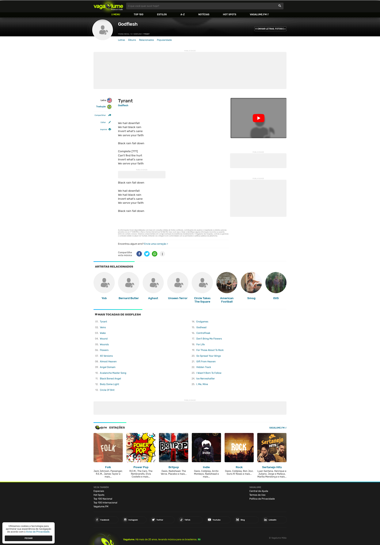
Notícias (203, 14)
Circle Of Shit (107, 390)
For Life (200, 344)
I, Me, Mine (202, 384)
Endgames (202, 321)
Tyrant (103, 321)
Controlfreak (203, 333)
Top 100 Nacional (103, 498)
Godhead (201, 327)
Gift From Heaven (206, 361)
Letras (121, 40)
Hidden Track (203, 367)
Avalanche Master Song (113, 373)
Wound (104, 338)
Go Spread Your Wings (208, 355)
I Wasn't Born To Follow (208, 373)
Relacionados (146, 40)
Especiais (99, 491)
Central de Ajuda (258, 491)
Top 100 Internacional (105, 502)
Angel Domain (107, 367)
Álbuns (132, 40)
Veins (103, 327)
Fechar (29, 538)
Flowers (104, 350)
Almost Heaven (108, 361)
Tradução (101, 106)
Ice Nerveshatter (205, 378)
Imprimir (103, 129)
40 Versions (106, 355)
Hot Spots (229, 14)
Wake (103, 333)
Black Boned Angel (110, 378)
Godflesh (127, 24)
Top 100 (138, 14)
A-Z (182, 14)
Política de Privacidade (262, 498)
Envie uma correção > (156, 243)
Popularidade (164, 40)
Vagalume (108, 6)
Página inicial (123, 34)
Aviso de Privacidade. (38, 531)
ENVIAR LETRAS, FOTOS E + (272, 29)
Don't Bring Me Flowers (209, 338)
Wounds (104, 344)
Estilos (162, 14)
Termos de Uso (257, 495)
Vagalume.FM (258, 14)
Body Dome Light (109, 384)
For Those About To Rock (210, 350)
